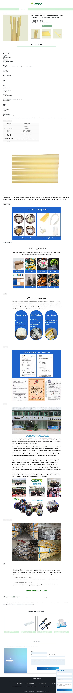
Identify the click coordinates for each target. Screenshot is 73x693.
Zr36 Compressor (43, 683)
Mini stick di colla (10, 604)
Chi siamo (56, 9)
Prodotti (23, 9)
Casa (15, 9)
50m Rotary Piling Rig (45, 686)
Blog (39, 9)
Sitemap (48, 691)
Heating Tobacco (19, 683)
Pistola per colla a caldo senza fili (18, 604)
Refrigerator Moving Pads (31, 683)
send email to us (47, 25)
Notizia (31, 9)
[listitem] (36, 33)
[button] (30, 34)
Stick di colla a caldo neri (29, 604)
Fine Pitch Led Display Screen (32, 686)
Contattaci (47, 9)
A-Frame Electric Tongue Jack (17, 686)
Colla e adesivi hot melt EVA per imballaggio (13, 596)
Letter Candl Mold (54, 683)
